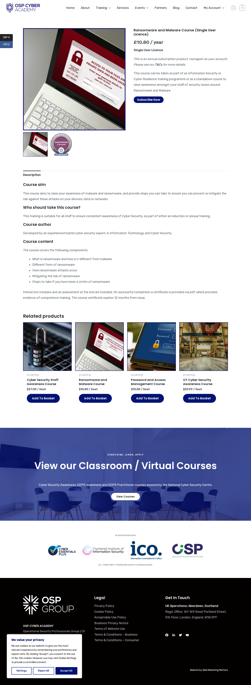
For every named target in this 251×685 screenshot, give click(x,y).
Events (140, 8)
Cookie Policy (103, 612)
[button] (121, 81)
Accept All (66, 670)
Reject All (43, 670)
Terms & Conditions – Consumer (116, 640)
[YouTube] (187, 635)
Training (101, 8)
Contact (191, 8)
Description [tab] (32, 175)
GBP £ (8, 37)
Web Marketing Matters (215, 670)
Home (70, 8)
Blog (176, 8)
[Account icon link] (233, 8)
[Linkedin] (173, 635)
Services (123, 8)
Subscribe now (148, 99)
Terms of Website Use (109, 629)
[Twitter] (180, 635)
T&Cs (158, 64)
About (85, 8)
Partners (161, 8)
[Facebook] (166, 635)
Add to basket (43, 398)
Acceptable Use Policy (110, 617)
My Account (212, 8)
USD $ (8, 44)
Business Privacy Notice (111, 623)
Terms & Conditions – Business (115, 634)
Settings (21, 670)
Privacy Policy (104, 606)
